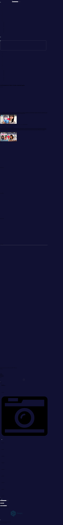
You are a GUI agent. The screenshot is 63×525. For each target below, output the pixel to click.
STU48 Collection (5, 6)
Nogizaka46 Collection (5, 7)
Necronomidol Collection (6, 65)
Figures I (5, 26)
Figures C (5, 71)
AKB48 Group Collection (4, 51)
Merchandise (3, 68)
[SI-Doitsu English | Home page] (6, 3)
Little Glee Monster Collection (6, 16)
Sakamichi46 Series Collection (5, 55)
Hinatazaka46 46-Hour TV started (5, 488)
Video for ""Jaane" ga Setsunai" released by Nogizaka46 (8, 468)
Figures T (5, 32)
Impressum (3, 34)
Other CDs (4, 17)
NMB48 (2, 460)
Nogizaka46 (3, 467)
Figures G (5, 25)
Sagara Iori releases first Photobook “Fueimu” (7, 448)
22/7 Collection (4, 12)
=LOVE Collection (5, 59)
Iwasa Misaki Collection (5, 13)
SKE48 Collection (5, 52)
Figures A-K (4, 69)
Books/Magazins (3, 18)
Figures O (5, 78)
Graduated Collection (5, 15)
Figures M (5, 77)
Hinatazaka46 (3, 83)
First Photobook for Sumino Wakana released (7, 461)
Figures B (5, 22)
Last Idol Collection (5, 62)
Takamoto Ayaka (7, 440)
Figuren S (5, 80)
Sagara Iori (3, 447)
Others (3, 33)
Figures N (5, 29)
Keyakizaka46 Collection (6, 9)
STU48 (6, 83)
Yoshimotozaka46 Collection (6, 58)
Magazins (4, 19)
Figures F (5, 24)
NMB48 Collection (14, 4)
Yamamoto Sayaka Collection (6, 14)
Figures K (5, 75)
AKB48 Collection (14, 3)
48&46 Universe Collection (5, 10)
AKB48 (2, 480)
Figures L (5, 28)
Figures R (5, 31)
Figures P (5, 30)
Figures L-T (4, 27)
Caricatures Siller (5, 81)
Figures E (5, 72)
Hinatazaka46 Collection (6, 56)
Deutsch (5, 499)
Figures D (5, 23)
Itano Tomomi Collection (5, 61)
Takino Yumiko (9, 83)
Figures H (5, 74)
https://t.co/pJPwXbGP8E (31, 124)
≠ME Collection (4, 11)
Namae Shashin (5, 20)
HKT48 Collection (14, 5)
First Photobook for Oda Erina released (6, 481)
